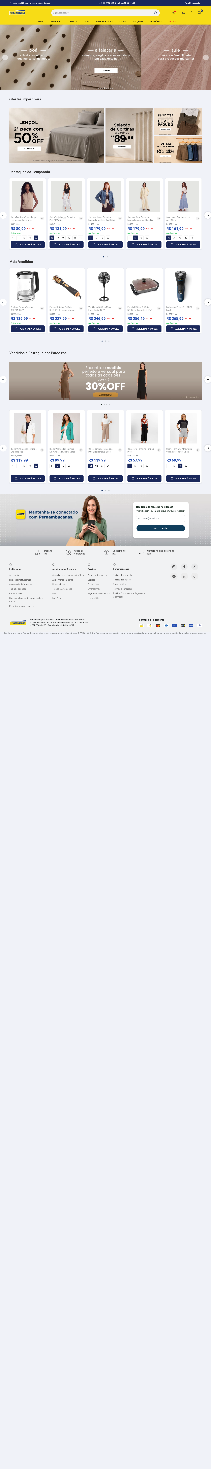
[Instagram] (173, 566)
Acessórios (155, 22)
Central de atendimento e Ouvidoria (68, 575)
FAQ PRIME (57, 598)
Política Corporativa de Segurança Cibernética (129, 595)
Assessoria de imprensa (20, 584)
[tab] (98, 88)
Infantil (73, 22)
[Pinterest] (174, 576)
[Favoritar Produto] (42, 218)
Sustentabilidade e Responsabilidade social (26, 600)
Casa (86, 22)
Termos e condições (122, 589)
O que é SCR (93, 598)
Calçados (138, 22)
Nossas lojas (58, 584)
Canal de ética (119, 584)
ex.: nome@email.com (149, 518)
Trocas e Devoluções (62, 589)
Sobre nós (14, 575)
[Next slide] (206, 57)
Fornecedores (15, 593)
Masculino (56, 22)
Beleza (122, 22)
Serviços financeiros (97, 575)
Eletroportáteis (104, 22)
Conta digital (93, 584)
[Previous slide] (5, 57)
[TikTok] (194, 576)
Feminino (39, 22)
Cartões (91, 580)
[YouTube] (194, 566)
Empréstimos (94, 589)
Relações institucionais (20, 580)
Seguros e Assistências (99, 593)
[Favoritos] (191, 12)
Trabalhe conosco (18, 589)
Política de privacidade (123, 575)
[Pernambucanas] (17, 12)
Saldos (172, 22)
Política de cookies (122, 580)
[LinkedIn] (184, 576)
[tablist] (105, 255)
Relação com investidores (21, 606)
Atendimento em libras (62, 580)
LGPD (55, 593)
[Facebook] (184, 566)
